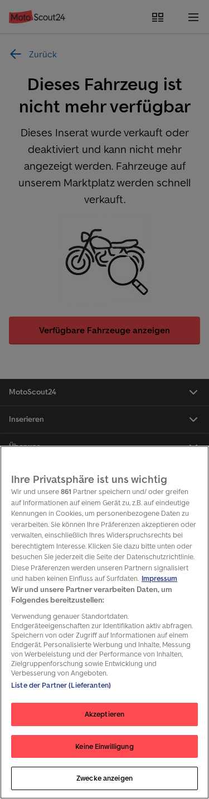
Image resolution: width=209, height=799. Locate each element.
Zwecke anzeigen (104, 778)
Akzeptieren (104, 714)
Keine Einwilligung (104, 746)
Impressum (159, 578)
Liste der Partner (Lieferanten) (61, 685)
